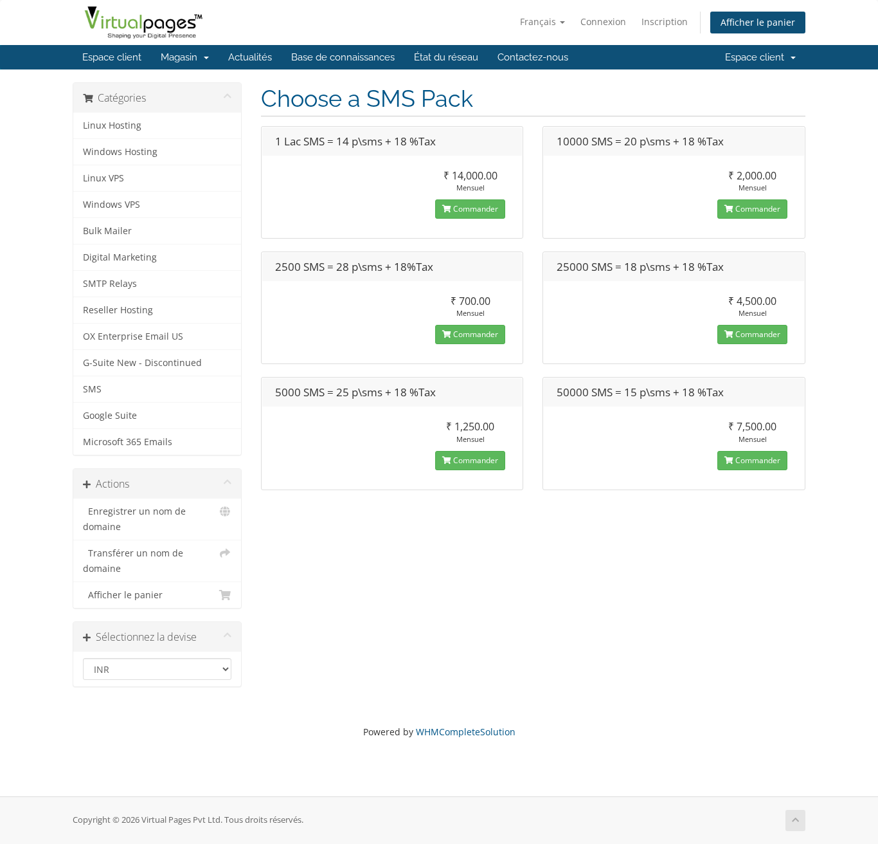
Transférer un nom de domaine (133, 560)
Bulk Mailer (107, 231)
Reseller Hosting (118, 310)
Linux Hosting (112, 125)
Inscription (664, 21)
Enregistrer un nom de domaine (134, 519)
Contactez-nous (532, 57)
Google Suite (110, 415)
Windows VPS (111, 204)
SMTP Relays (110, 283)
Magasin (181, 57)
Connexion (603, 21)
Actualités (250, 57)
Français (539, 21)
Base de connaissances (343, 57)
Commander (474, 208)
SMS (92, 389)
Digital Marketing (120, 257)
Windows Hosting (120, 152)
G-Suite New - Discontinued (142, 363)
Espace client (111, 57)
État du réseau (446, 57)
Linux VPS (103, 178)
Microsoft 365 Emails (127, 442)
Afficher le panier (758, 22)
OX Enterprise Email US (133, 336)
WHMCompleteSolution (465, 732)
